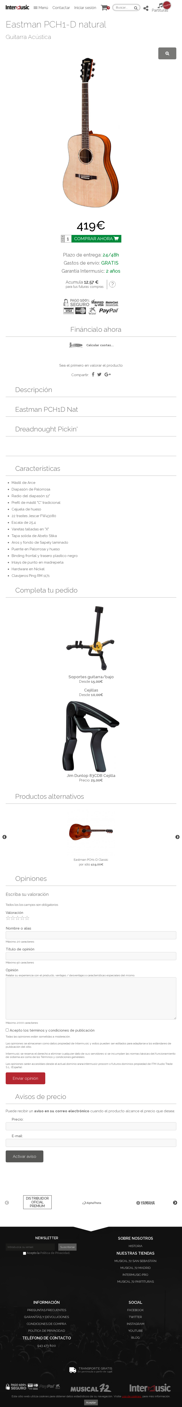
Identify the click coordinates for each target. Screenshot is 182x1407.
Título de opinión (20, 949)
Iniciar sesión (85, 7)
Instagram (135, 1324)
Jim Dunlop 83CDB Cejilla (91, 775)
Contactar (61, 7)
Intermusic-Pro (135, 1274)
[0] (104, 8)
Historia (135, 1246)
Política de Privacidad (54, 1253)
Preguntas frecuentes (46, 1310)
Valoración (14, 913)
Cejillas (91, 690)
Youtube (135, 1330)
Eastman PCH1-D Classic (91, 859)
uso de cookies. (132, 1396)
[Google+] (108, 374)
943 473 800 (46, 1345)
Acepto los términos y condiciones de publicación (52, 1030)
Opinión (12, 970)
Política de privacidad (46, 1330)
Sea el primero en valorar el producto (91, 365)
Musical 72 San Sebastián (135, 1261)
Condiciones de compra (46, 1324)
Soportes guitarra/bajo (91, 676)
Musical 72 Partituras (135, 1281)
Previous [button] (4, 837)
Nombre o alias (18, 928)
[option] (91, 837)
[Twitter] (99, 374)
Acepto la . (48, 1253)
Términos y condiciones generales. (63, 1057)
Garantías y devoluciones (46, 1317)
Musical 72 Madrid (135, 1268)
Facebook (135, 1310)
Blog (135, 1337)
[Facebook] (93, 374)
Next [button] (177, 837)
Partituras (160, 8)
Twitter (135, 1317)
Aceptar (91, 1402)
